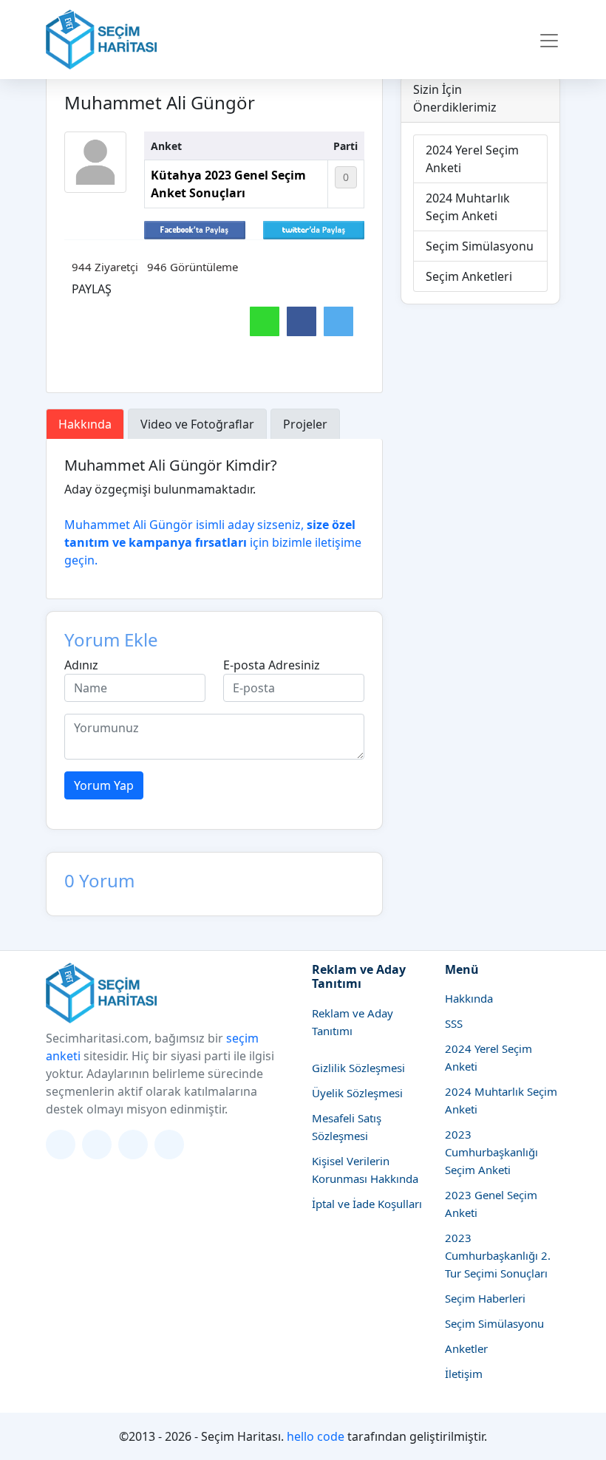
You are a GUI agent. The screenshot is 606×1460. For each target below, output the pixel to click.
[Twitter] (60, 1144)
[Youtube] (169, 1144)
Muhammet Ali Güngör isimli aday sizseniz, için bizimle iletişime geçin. (212, 542)
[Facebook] (133, 1144)
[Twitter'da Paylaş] (313, 229)
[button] (549, 40)
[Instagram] (97, 1144)
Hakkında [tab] (85, 424)
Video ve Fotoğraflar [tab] (197, 424)
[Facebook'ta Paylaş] (194, 229)
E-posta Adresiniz (271, 665)
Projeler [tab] (305, 424)
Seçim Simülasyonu (480, 246)
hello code (315, 1436)
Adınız (81, 665)
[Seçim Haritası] (101, 39)
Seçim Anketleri (469, 276)
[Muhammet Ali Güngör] (95, 163)
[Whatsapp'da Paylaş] (264, 321)
